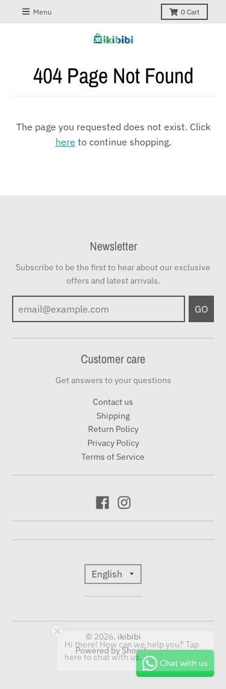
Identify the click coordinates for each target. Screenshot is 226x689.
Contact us (113, 401)
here (65, 142)
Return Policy (113, 429)
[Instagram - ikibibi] (124, 502)
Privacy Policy (113, 442)
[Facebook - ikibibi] (102, 502)
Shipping (113, 415)
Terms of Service (113, 456)
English (107, 574)
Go (201, 309)
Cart (190, 11)
